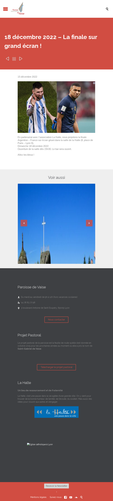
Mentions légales (38, 497)
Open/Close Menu (5, 9)
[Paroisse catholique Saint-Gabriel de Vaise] (58, 9)
